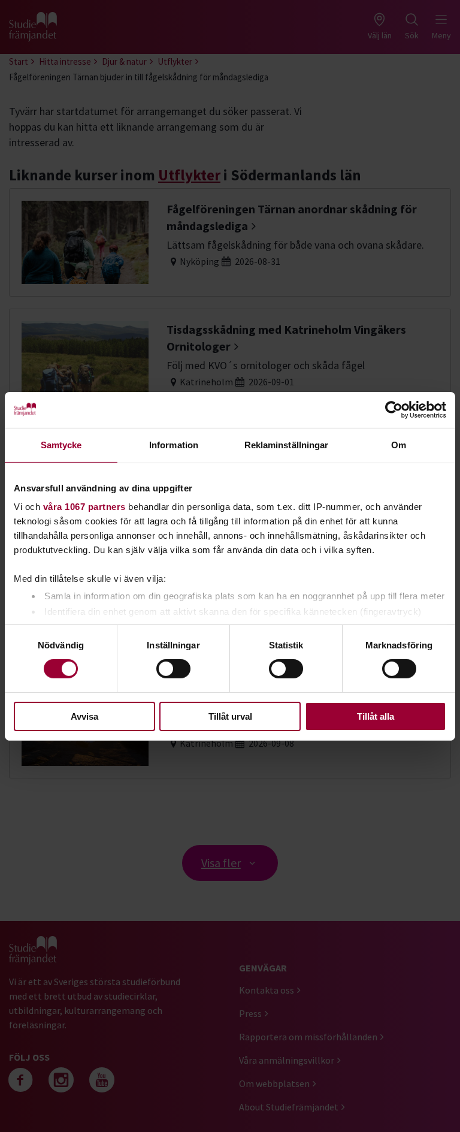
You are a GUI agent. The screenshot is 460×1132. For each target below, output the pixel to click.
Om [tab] (398, 444)
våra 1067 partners (84, 507)
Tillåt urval (230, 716)
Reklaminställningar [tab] (286, 444)
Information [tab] (173, 444)
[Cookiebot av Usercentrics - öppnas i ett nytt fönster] (393, 409)
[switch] (173, 668)
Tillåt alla (375, 716)
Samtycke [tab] (61, 444)
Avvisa (84, 716)
